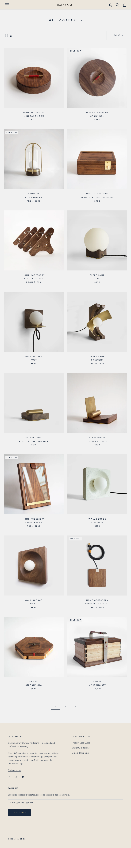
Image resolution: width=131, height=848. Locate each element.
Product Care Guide (81, 743)
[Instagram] (16, 777)
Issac (33, 604)
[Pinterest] (23, 777)
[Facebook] (9, 777)
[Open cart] (124, 5)
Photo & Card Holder (33, 441)
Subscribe (19, 813)
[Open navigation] (7, 4)
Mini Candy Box (33, 116)
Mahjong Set (97, 685)
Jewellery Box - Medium (97, 197)
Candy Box (97, 116)
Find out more (14, 770)
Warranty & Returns (80, 748)
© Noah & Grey (16, 839)
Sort (118, 35)
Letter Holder (97, 441)
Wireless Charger (97, 604)
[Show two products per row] (6, 35)
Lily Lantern (33, 197)
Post (34, 360)
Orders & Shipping (80, 753)
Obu (97, 279)
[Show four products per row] (11, 35)
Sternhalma (34, 685)
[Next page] (75, 706)
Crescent (97, 360)
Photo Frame (33, 522)
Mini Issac (97, 522)
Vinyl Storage (33, 279)
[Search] (117, 4)
